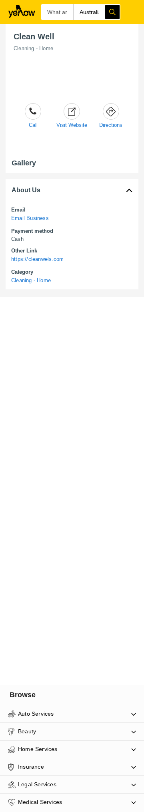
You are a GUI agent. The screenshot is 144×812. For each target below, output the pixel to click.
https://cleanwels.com (37, 259)
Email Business (30, 218)
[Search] (112, 12)
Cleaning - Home (33, 48)
